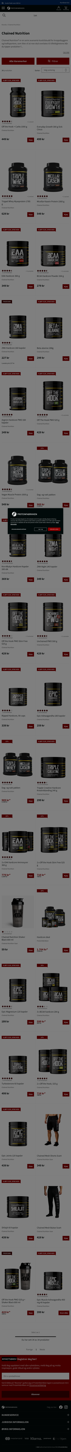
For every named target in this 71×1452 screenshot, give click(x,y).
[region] (35, 521)
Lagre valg (40, 529)
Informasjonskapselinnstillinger (19, 529)
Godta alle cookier (54, 529)
